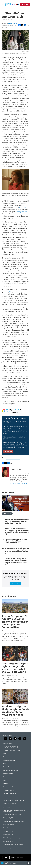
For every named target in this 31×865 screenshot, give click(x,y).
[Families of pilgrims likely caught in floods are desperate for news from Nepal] (15, 696)
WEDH (4, 747)
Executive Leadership (9, 760)
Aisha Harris (12, 23)
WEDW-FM (6, 749)
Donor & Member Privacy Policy (12, 814)
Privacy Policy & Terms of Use (11, 818)
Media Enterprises (8, 773)
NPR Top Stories (13, 458)
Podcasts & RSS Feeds (9, 793)
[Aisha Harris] (5, 472)
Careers (5, 777)
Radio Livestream (8, 797)
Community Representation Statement (14, 800)
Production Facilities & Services (11, 841)
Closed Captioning (8, 828)
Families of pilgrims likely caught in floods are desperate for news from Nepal (15, 710)
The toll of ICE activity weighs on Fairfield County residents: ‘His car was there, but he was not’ (16, 561)
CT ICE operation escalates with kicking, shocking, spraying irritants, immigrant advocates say (17, 550)
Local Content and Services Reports (13, 844)
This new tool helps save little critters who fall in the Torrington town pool (16, 541)
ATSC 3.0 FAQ (16, 750)
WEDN (8, 747)
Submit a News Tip (8, 787)
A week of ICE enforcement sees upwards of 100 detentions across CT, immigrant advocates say (17, 531)
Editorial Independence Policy (11, 838)
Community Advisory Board (11, 770)
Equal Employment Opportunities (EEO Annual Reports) (14, 811)
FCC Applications (7, 831)
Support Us (6, 783)
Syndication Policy (8, 834)
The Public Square (8, 848)
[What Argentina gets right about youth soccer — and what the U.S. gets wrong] (15, 653)
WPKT (14, 749)
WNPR (10, 749)
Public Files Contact (7, 750)
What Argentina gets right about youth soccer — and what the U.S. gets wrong (15, 667)
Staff (4, 763)
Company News (7, 757)
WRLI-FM (19, 749)
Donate (25, 4)
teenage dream (21, 212)
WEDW (12, 747)
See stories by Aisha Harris (18, 483)
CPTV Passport (7, 807)
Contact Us (6, 780)
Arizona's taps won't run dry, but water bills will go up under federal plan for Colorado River (15, 622)
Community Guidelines (9, 803)
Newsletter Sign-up (8, 790)
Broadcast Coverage (8, 824)
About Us (5, 753)
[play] (2, 863)
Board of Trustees (8, 767)
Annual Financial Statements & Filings (13, 821)
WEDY (16, 747)
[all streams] (29, 863)
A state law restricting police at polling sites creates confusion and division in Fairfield (17, 521)
